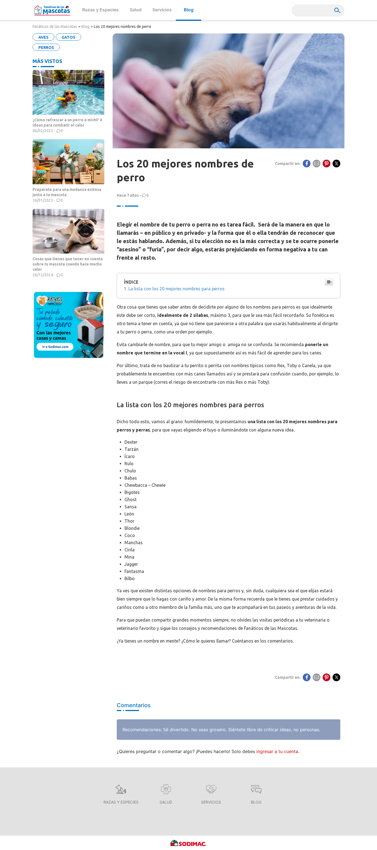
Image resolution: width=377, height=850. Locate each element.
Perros (46, 47)
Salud (136, 9)
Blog (188, 9)
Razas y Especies (100, 9)
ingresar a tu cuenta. (277, 751)
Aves (43, 37)
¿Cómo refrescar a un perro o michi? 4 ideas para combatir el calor (67, 122)
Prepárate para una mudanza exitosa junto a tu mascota (67, 192)
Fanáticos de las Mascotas (55, 26)
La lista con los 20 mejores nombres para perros (176, 288)
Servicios (162, 9)
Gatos (68, 37)
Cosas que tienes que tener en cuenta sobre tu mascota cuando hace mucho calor (68, 264)
